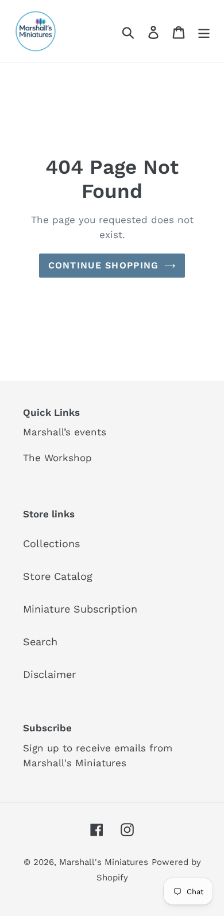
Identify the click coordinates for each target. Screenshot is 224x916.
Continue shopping (103, 265)
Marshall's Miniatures (103, 862)
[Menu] (204, 31)
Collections (51, 543)
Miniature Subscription (80, 609)
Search (40, 642)
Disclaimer (49, 674)
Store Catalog (57, 576)
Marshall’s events (64, 432)
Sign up (41, 748)
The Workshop (57, 457)
